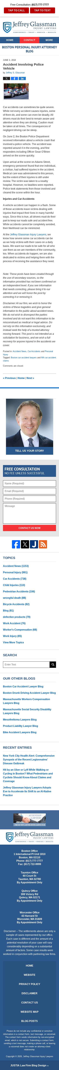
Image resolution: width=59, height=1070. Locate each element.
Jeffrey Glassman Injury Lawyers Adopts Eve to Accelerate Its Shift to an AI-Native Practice (27, 791)
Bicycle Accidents (16, 604)
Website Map (30, 1011)
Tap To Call (16, 10)
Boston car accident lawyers (24, 357)
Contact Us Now (29, 528)
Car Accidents (34, 351)
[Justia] (34, 544)
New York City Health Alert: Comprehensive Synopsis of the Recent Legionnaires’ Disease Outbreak (29, 759)
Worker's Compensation (20, 629)
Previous (9, 378)
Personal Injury (15, 572)
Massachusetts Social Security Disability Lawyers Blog (27, 711)
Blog (8, 610)
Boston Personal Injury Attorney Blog (29, 27)
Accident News (19, 351)
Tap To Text (42, 10)
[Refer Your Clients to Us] (29, 819)
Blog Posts (29, 1021)
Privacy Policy (29, 984)
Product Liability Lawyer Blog (20, 726)
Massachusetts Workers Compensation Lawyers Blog (26, 701)
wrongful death (14, 598)
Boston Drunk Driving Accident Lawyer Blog (29, 693)
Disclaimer (29, 993)
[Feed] (43, 544)
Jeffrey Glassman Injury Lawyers (38, 1056)
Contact (29, 40)
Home (9, 40)
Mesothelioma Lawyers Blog (20, 719)
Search (53, 664)
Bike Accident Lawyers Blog (20, 732)
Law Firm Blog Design (28, 1065)
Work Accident (14, 623)
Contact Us (29, 1002)
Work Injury (12, 636)
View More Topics (13, 642)
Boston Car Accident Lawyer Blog (23, 686)
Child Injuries (14, 585)
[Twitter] (25, 544)
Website (29, 975)
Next (30, 378)
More (49, 40)
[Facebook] (16, 544)
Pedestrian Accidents (19, 591)
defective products (16, 617)
